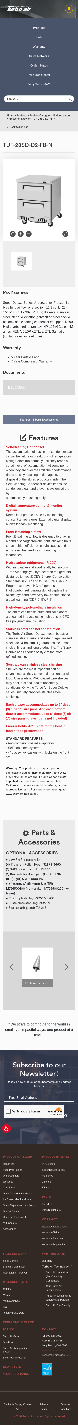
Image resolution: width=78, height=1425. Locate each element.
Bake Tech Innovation (14, 1357)
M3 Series (47, 1175)
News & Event (13, 1367)
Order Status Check (18, 1322)
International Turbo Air (15, 1272)
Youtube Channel (16, 1374)
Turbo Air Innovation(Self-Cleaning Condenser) (57, 1276)
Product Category (40, 115)
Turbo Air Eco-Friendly (58, 1305)
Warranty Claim (50, 1232)
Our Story (47, 1260)
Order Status (39, 65)
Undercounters (61, 115)
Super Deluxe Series (53, 1170)
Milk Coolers (10, 1223)
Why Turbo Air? (39, 84)
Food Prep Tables (12, 1170)
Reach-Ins (8, 1164)
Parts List (47, 1204)
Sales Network (39, 56)
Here (68, 1355)
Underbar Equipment (14, 1217)
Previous (11, 967)
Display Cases (11, 1211)
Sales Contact (10, 1260)
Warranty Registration (54, 1244)
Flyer (5, 1307)
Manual (7, 1295)
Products (39, 27)
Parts (39, 37)
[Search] (71, 99)
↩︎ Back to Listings (17, 127)
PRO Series (48, 1164)
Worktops (8, 1181)
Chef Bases (9, 1187)
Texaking (8, 1342)
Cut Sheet (18, 387)
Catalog (7, 1289)
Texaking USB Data (13, 1312)
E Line (45, 1187)
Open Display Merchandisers (19, 1205)
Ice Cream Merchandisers (17, 1199)
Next (66, 967)
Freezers (14, 118)
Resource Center (39, 75)
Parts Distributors (51, 1210)
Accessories (9, 1229)
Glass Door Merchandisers (17, 1193)
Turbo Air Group (11, 1336)
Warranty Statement (52, 1238)
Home (10, 115)
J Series (46, 1181)
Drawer (25, 118)
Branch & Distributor (14, 1266)
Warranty (39, 46)
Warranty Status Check (54, 1226)
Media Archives (11, 1301)
